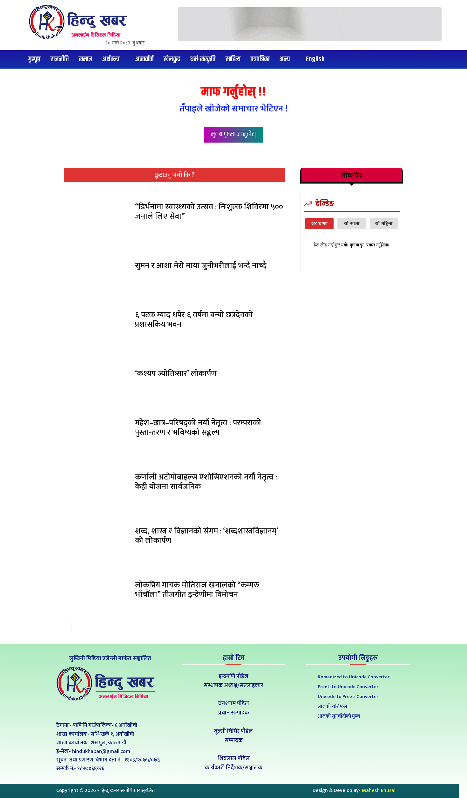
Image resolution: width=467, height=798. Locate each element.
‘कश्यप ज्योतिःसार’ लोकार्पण (176, 373)
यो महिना (384, 223)
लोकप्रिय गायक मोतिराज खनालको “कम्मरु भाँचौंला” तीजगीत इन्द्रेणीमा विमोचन (197, 590)
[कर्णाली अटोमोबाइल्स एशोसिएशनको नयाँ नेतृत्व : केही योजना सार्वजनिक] (97, 483)
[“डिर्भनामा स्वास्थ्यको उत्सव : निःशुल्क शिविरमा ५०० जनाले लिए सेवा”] (97, 213)
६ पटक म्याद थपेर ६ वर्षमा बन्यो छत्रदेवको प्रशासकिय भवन (194, 319)
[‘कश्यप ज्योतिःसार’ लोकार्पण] (97, 375)
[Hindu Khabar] (81, 22)
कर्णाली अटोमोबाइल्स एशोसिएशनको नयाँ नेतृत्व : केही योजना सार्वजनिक (206, 482)
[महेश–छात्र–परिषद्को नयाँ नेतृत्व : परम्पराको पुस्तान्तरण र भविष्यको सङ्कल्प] (97, 429)
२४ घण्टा (319, 223)
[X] (109, 710)
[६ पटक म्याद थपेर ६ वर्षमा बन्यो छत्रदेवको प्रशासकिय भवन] (97, 321)
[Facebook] (94, 710)
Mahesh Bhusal (379, 790)
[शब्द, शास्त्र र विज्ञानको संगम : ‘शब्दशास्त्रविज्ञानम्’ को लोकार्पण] (97, 537)
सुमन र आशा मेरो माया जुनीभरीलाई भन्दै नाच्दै (201, 265)
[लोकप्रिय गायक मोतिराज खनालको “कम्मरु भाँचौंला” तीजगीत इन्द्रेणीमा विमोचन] (97, 591)
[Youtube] (123, 710)
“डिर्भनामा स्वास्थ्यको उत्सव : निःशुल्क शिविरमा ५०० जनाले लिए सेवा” (209, 211)
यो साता (352, 223)
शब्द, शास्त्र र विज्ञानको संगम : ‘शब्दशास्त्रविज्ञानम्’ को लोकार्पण (206, 536)
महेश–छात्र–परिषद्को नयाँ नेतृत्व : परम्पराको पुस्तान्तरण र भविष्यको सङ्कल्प (198, 427)
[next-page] (78, 627)
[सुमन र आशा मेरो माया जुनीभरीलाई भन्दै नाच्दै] (97, 267)
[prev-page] (68, 627)
